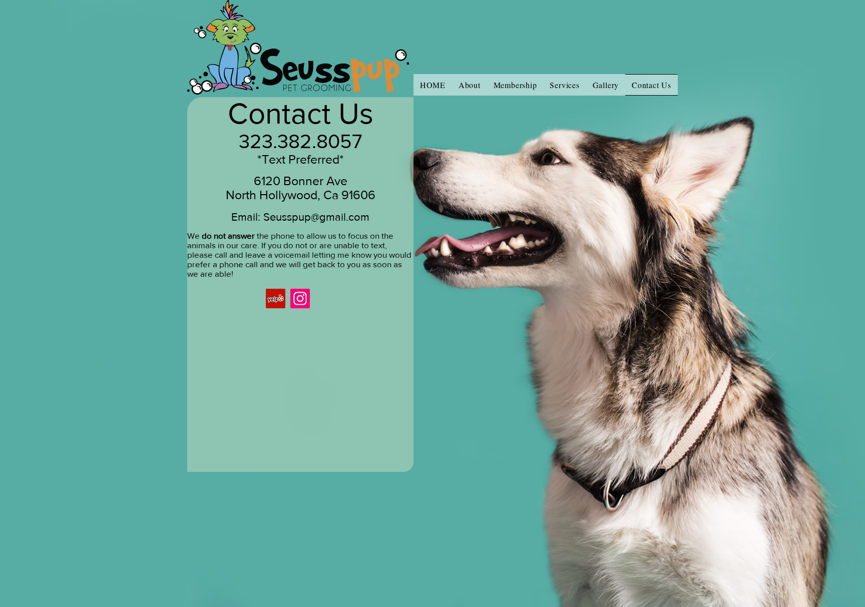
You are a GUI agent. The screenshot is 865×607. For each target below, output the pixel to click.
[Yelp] (275, 298)
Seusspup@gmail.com (316, 217)
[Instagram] (300, 298)
